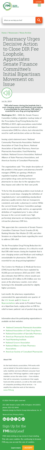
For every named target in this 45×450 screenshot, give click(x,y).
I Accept (28, 447)
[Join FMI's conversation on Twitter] (15, 419)
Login (38, 1)
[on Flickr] (23, 419)
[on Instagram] (8, 419)
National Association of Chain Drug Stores (23, 330)
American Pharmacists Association (20, 336)
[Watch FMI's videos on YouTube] (19, 419)
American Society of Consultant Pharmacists (24, 351)
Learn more (16, 447)
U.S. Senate (9, 300)
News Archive (25, 32)
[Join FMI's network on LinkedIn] (4, 419)
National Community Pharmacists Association (23, 327)
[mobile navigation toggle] (39, 4)
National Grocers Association (18, 342)
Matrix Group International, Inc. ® (28, 410)
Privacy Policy (18, 414)
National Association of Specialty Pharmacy (24, 333)
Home (4, 32)
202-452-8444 (13, 407)
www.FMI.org (8, 390)
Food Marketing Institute (16, 339)
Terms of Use (7, 414)
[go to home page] (11, 6)
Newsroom (13, 32)
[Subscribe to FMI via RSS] (12, 419)
